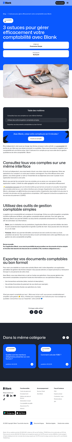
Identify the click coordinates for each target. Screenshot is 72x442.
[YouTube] (15, 396)
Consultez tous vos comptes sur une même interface (24, 116)
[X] (4, 399)
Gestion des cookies (63, 423)
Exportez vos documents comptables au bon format (24, 124)
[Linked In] (11, 396)
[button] (67, 2)
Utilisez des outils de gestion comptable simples (23, 120)
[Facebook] (4, 396)
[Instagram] (8, 396)
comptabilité (60, 146)
